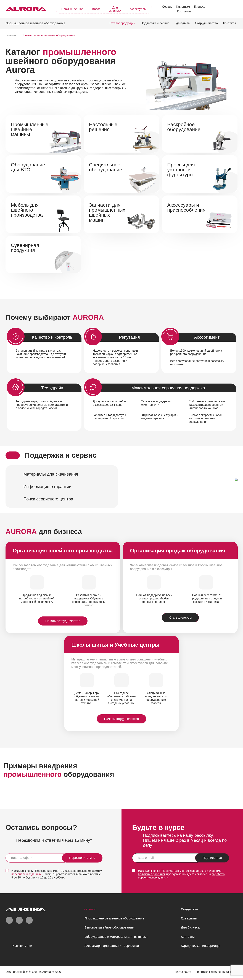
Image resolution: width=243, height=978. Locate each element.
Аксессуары (138, 9)
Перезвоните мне (82, 857)
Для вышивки (115, 9)
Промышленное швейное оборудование (114, 918)
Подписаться (212, 857)
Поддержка (189, 909)
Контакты (229, 23)
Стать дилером (180, 617)
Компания (184, 11)
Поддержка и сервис (155, 23)
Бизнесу (199, 6)
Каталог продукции (122, 23)
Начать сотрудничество (62, 621)
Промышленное (72, 9)
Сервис (167, 6)
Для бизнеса (190, 927)
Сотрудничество (206, 23)
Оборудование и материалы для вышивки (115, 936)
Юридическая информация (201, 945)
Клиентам (183, 6)
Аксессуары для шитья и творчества (111, 945)
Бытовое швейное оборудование (109, 927)
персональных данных (26, 874)
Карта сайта (183, 971)
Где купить (182, 23)
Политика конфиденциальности (217, 971)
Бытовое (95, 9)
